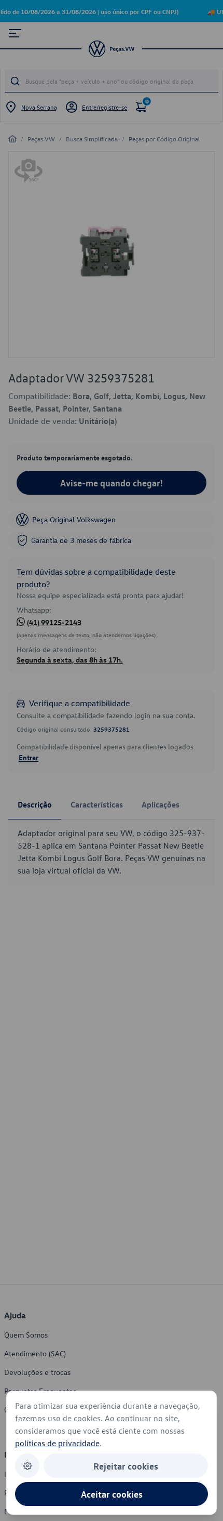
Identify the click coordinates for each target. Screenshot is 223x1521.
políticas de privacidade (57, 1443)
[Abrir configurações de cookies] (27, 1465)
